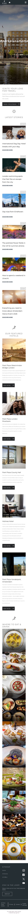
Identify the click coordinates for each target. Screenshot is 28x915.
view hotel (7, 385)
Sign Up (7, 894)
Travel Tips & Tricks (10, 104)
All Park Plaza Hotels (3, 904)
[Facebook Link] (23, 875)
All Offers (4, 877)
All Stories (5, 873)
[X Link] (24, 879)
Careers (18, 904)
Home (4, 870)
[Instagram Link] (23, 871)
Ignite (17, 912)
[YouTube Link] (23, 883)
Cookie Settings (24, 904)
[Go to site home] (9, 2)
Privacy (11, 904)
